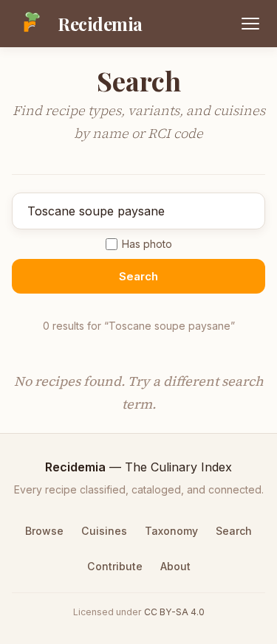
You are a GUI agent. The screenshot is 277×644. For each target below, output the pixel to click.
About (175, 566)
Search (138, 276)
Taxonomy (171, 530)
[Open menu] (250, 23)
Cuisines (104, 530)
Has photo (147, 244)
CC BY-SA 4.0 (174, 611)
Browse (44, 530)
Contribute (115, 566)
